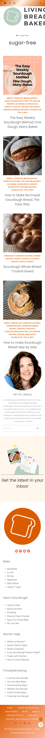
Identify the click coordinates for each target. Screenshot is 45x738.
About (36, 712)
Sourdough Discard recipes (22, 187)
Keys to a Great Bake (18, 620)
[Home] (17, 35)
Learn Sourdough (28, 708)
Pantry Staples (12, 107)
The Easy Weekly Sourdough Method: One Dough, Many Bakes (22, 122)
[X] (10, 3)
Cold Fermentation (17, 692)
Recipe (25, 107)
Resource (34, 107)
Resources (12, 712)
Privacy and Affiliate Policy (22, 719)
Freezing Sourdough (18, 696)
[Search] (37, 428)
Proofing (11, 612)
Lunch (10, 572)
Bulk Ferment (14, 609)
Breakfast (12, 569)
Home (10, 708)
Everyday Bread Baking (25, 98)
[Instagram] (14, 3)
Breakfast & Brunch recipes (18, 256)
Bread (10, 98)
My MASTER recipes (31, 181)
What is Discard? (15, 649)
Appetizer (12, 580)
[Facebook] (5, 3)
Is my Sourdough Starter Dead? (23, 652)
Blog (25, 712)
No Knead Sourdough (26, 104)
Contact (33, 715)
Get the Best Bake (16, 681)
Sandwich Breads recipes (15, 110)
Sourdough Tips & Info (22, 190)
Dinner (10, 576)
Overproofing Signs (17, 685)
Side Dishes (13, 583)
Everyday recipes (12, 181)
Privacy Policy (15, 715)
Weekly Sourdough (17, 689)
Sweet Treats (14, 587)
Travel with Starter (17, 656)
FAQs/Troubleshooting (16, 101)
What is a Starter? (16, 641)
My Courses (13, 623)
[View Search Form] (40, 3)
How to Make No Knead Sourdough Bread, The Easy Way (22, 199)
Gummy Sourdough (17, 678)
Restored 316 (28, 733)
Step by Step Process (18, 616)
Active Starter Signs (17, 645)
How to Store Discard (18, 660)
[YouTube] (25, 723)
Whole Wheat (27, 262)
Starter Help (13, 605)
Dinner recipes (14, 326)
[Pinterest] (29, 723)
